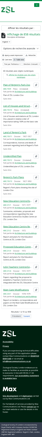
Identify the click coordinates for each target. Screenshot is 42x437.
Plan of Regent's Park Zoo (16, 85)
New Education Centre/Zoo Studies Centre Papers (18, 201)
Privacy (6, 346)
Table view (20, 60)
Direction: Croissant (31, 64)
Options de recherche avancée (19, 48)
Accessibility (8, 341)
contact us (31, 406)
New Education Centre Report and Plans (18, 226)
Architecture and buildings (26, 91)
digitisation (27, 396)
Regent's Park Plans (13, 177)
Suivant (27, 316)
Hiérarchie (32, 55)
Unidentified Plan (12, 156)
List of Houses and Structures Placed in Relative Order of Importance (18, 106)
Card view (8, 60)
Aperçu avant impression (13, 55)
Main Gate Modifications (16, 290)
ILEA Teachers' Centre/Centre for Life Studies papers (18, 267)
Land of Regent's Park (14, 132)
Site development (10, 396)
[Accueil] (8, 9)
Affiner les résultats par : (21, 28)
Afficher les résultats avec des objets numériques (22, 76)
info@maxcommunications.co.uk (17, 361)
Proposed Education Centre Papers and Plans (18, 246)
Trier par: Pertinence (11, 64)
